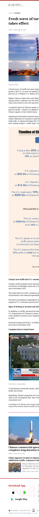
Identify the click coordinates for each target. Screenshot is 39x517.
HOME (11, 13)
